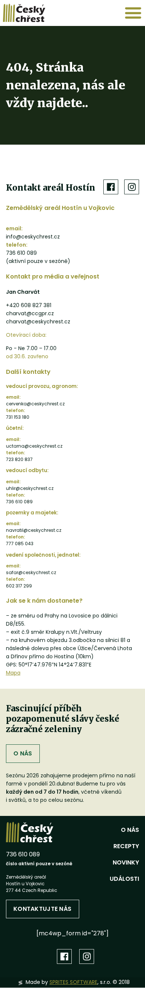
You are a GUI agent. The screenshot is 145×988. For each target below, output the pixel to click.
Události (124, 879)
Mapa (13, 672)
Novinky (126, 862)
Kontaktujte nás (42, 909)
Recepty (126, 846)
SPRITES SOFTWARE (73, 982)
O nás (22, 753)
